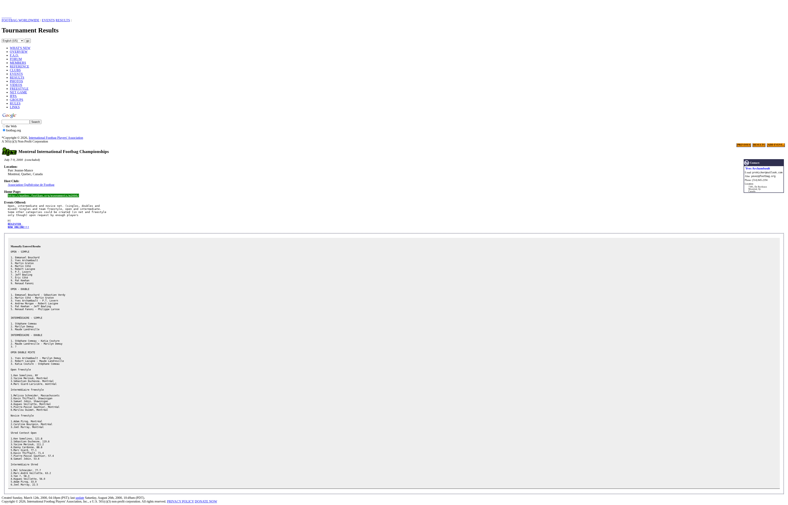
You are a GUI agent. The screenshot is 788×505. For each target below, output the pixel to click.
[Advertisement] (26, 8)
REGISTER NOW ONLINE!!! (18, 225)
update (80, 497)
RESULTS (63, 20)
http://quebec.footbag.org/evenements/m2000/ (43, 195)
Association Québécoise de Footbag (31, 184)
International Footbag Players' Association (56, 137)
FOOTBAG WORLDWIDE (20, 20)
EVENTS (48, 20)
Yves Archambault (757, 168)
